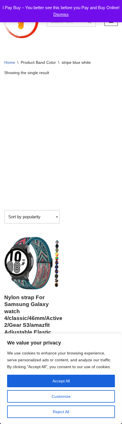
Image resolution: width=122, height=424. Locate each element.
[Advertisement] (61, 143)
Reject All (61, 411)
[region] (61, 378)
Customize (61, 396)
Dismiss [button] (61, 14)
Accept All (61, 381)
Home (9, 62)
